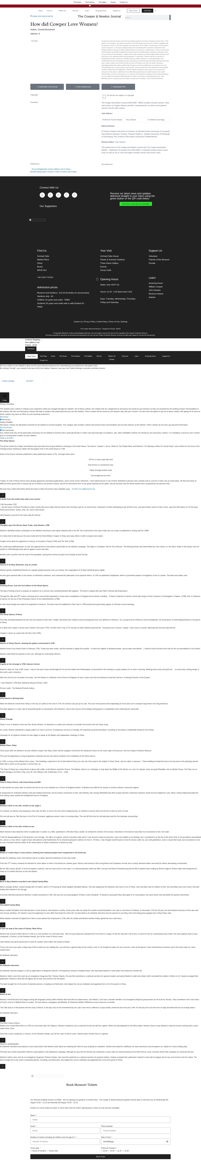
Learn (87, 11)
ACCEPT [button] (29, 381)
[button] (47, 87)
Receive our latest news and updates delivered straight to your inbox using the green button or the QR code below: (132, 196)
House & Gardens (39, 1151)
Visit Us (49, 11)
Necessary (6, 420)
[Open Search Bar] (161, 11)
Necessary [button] (4, 417)
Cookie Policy (102, 322)
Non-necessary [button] (6, 427)
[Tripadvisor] (66, 195)
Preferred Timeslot (108, 1148)
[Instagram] (58, 195)
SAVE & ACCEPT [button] (7, 438)
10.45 (112, 1151)
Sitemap (124, 322)
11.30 (126, 1151)
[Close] (100, 353)
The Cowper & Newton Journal (99, 16)
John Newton (155, 290)
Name (32, 1115)
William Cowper (156, 287)
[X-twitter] (50, 195)
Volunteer (153, 256)
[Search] (170, 17)
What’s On (62, 11)
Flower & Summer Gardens (112, 259)
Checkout (30, 349)
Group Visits (105, 270)
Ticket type (34, 1148)
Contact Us (124, 2)
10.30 (105, 1151)
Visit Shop (147, 11)
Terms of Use (114, 322)
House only (53, 1151)
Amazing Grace (100, 11)
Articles (152, 297)
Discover (75, 11)
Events (103, 267)
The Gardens (89, 2)
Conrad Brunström (46, 29)
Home (41, 11)
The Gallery (102, 2)
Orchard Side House (109, 256)
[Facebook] (42, 195)
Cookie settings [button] (8, 381)
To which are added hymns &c (83, 489)
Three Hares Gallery (109, 263)
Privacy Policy (89, 322)
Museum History (156, 294)
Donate (113, 2)
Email (32, 1126)
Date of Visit (106, 1137)
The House (77, 2)
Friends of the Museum (159, 259)
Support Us (116, 11)
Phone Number (107, 1126)
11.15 (119, 1151)
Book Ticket (133, 11)
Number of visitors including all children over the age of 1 (52, 1137)
